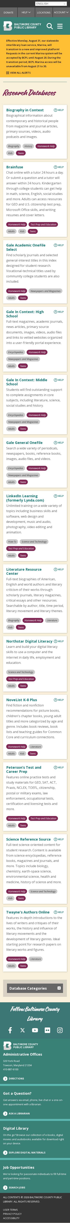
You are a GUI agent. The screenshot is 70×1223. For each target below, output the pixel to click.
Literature (52, 620)
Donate (8, 12)
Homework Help (46, 146)
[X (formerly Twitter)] (22, 1030)
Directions (16, 1078)
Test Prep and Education (43, 224)
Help (28, 12)
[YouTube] (35, 1030)
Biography (13, 146)
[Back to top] (60, 1212)
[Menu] (60, 26)
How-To (12, 541)
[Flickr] (47, 1030)
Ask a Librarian (19, 1113)
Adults (11, 231)
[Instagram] (60, 1030)
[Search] (50, 26)
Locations (44, 12)
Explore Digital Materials (27, 1152)
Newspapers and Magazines (46, 291)
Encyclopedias (15, 352)
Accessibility (11, 1218)
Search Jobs (17, 1187)
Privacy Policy (12, 1214)
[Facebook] (10, 1030)
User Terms (10, 1209)
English (42, 3)
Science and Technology (34, 541)
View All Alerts (20, 72)
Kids (10, 153)
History (28, 146)
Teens (21, 153)
